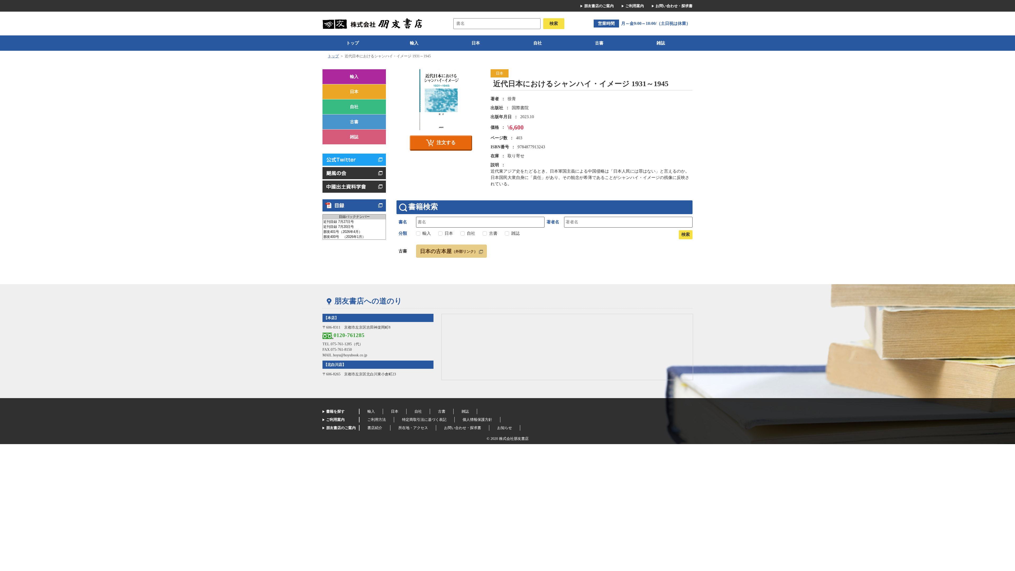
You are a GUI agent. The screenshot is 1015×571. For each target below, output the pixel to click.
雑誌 (661, 43)
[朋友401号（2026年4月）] (354, 231)
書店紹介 (374, 428)
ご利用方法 (376, 420)
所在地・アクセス (413, 428)
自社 (537, 43)
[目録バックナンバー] (354, 216)
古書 (599, 43)
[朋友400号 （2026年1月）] (354, 237)
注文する (446, 142)
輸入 (414, 43)
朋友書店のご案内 (599, 6)
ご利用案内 (634, 6)
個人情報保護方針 (477, 420)
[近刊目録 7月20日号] (354, 226)
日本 (476, 43)
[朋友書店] (373, 23)
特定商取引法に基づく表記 (424, 420)
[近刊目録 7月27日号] (354, 221)
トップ (352, 43)
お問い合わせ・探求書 (674, 6)
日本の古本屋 (449, 251)
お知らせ (504, 428)
